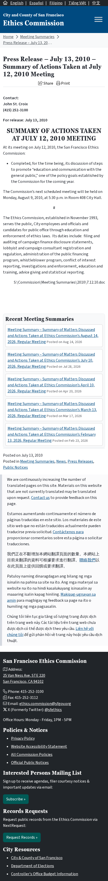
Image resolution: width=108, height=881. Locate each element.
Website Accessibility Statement (39, 746)
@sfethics (53, 710)
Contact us (40, 497)
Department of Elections (32, 866)
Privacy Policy (23, 738)
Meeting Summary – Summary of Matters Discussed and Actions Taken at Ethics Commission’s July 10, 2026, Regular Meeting (51, 360)
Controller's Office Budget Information (44, 874)
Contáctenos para (68, 532)
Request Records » (21, 837)
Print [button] (65, 83)
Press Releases (80, 461)
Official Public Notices (30, 762)
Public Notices (15, 467)
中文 (96, 3)
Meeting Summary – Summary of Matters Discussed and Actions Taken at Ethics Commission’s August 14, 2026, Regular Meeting (53, 336)
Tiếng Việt (77, 3)
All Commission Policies (31, 754)
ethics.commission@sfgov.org (45, 703)
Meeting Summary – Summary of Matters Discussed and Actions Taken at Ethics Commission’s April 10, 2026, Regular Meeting (51, 385)
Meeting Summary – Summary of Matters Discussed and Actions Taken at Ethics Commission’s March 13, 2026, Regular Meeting (52, 410)
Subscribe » (15, 799)
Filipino (56, 3)
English (16, 3)
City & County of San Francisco (37, 858)
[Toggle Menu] (98, 19)
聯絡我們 (87, 560)
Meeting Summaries (37, 37)
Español (36, 3)
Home (8, 37)
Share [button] (48, 83)
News (61, 461)
